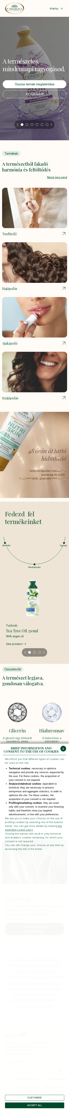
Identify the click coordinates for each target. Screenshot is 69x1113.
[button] (34, 564)
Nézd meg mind (57, 177)
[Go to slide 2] (27, 124)
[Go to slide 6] (47, 124)
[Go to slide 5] (42, 124)
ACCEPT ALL (34, 1105)
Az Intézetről (34, 94)
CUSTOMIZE (34, 1097)
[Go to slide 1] (22, 124)
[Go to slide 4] (37, 124)
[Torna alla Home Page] (14, 8)
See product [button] (14, 644)
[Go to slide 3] (32, 124)
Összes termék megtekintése (34, 84)
